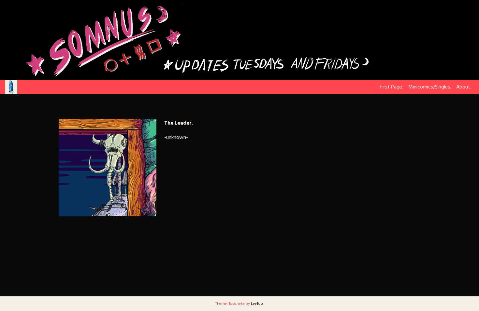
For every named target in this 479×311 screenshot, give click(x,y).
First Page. (391, 87)
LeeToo (257, 304)
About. (463, 87)
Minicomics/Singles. (429, 87)
